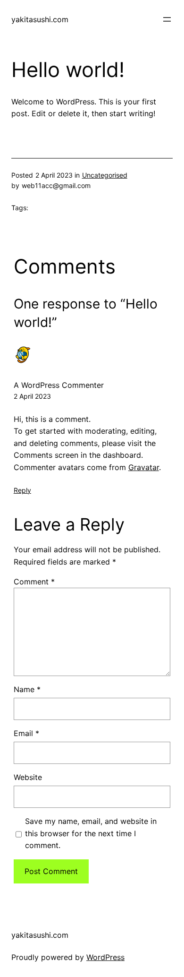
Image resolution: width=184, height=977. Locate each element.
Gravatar (143, 467)
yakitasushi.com (39, 19)
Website (28, 777)
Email (26, 733)
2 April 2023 (32, 396)
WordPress (105, 957)
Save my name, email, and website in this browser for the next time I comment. (91, 833)
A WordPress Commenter (59, 385)
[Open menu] (167, 19)
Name (27, 689)
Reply (22, 490)
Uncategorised (104, 175)
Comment (34, 581)
